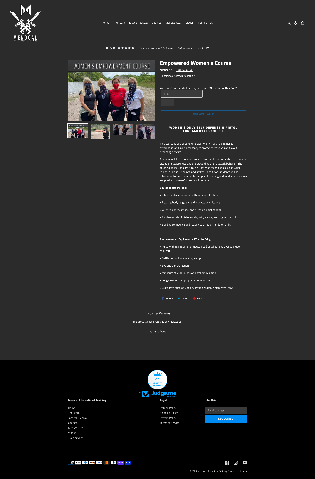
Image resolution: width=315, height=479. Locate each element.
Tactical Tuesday (77, 418)
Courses (73, 423)
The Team (74, 413)
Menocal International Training (212, 471)
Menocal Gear (76, 428)
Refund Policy (168, 408)
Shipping (165, 76)
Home (71, 408)
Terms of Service (169, 423)
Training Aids (75, 438)
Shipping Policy (169, 413)
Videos (72, 433)
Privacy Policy (168, 418)
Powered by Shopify (237, 471)
